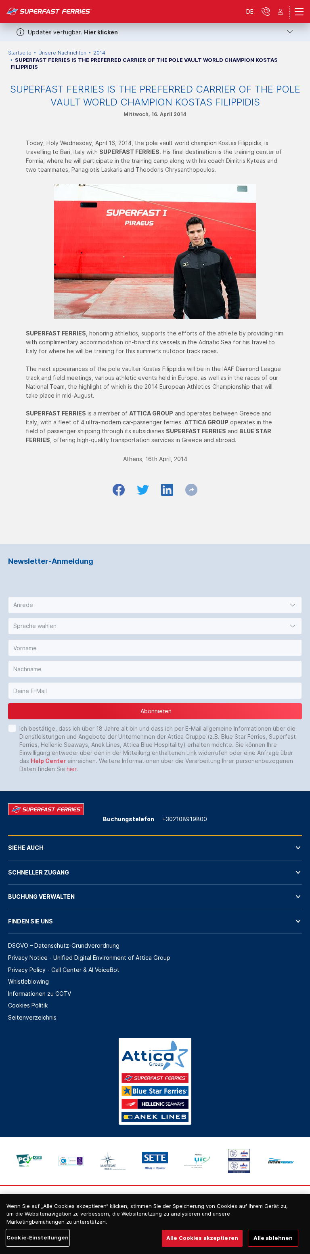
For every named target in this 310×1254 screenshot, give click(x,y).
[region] (155, 1224)
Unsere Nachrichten (62, 53)
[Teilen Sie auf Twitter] (143, 490)
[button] (155, 605)
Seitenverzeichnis (32, 1017)
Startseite (19, 53)
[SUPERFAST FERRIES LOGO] (49, 11)
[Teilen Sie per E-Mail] (191, 490)
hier (71, 768)
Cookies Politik (28, 1005)
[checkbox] (12, 728)
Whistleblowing (28, 981)
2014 (99, 53)
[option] (29, 1161)
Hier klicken (101, 32)
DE (249, 11)
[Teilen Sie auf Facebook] (119, 490)
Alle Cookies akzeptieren (202, 1238)
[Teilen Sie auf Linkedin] (167, 490)
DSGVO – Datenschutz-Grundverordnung (63, 945)
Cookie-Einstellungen (37, 1237)
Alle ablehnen (273, 1238)
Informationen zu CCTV (39, 993)
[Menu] (299, 11)
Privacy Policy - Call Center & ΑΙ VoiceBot (63, 969)
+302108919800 (184, 819)
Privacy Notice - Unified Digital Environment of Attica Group (89, 957)
